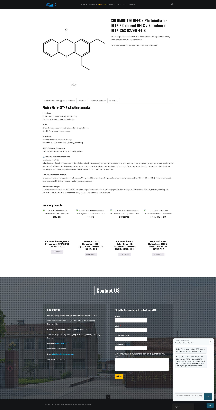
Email (118, 326)
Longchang (88, 404)
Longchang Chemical (63, 404)
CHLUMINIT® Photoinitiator (127, 45)
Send (208, 397)
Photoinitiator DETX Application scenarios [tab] (59, 101)
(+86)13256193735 (62, 343)
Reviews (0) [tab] (113, 101)
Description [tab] (82, 101)
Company (119, 344)
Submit (119, 376)
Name (117, 316)
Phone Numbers (122, 335)
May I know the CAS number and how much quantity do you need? (140, 355)
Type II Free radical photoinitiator (147, 45)
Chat (210, 405)
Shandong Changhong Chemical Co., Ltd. (72, 329)
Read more (57, 252)
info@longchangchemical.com (63, 354)
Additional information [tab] (98, 101)
